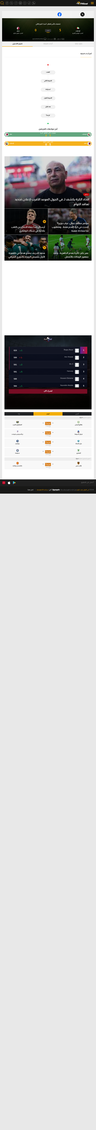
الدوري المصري (86, 417)
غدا (19, 414)
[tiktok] (29, 3)
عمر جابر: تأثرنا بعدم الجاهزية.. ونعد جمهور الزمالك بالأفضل (71, 255)
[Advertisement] (48, 298)
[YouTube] (25, 3)
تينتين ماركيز (16, 33)
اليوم (48, 414)
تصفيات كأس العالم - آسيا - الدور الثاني (48, 24)
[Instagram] (20, 3)
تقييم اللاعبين (17, 44)
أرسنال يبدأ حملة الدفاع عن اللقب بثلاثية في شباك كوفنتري (28, 229)
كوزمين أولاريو (75, 33)
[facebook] (7, 3)
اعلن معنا (30, 490)
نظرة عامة (78, 44)
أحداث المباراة (48, 44)
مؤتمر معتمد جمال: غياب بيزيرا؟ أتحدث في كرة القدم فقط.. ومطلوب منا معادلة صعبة (70, 227)
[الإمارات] (77, 28)
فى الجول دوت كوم (83, 490)
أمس (77, 414)
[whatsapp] (33, 3)
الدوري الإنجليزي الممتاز (84, 458)
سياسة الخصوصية (42, 490)
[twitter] (11, 3)
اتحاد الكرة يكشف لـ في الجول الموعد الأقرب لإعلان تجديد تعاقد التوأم (52, 202)
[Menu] (92, 3)
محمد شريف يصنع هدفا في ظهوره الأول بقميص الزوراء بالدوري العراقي (26, 255)
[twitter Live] (16, 3)
